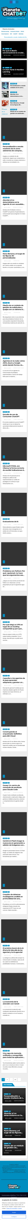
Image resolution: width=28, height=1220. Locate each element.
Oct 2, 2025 (7, 153)
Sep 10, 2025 (7, 685)
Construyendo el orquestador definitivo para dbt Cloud (12, 734)
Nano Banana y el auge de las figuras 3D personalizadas (17, 105)
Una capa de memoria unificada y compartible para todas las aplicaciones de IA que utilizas (14, 1056)
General (7, 48)
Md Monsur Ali (17, 473)
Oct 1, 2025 (7, 207)
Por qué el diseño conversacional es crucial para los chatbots (12, 53)
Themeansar (14, 1197)
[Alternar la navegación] (25, 24)
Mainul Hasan (17, 631)
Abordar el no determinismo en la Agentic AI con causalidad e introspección (13, 203)
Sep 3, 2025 (7, 848)
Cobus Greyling (18, 419)
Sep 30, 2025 (7, 260)
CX (3, 48)
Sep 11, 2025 (7, 631)
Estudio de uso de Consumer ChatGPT (11, 415)
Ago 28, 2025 (7, 955)
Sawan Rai (16, 260)
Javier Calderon (18, 792)
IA (10, 48)
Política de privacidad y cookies (14, 1208)
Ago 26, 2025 (7, 1060)
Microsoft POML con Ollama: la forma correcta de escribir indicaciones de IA (14, 469)
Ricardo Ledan (17, 901)
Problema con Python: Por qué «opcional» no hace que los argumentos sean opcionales (14, 574)
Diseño (22, 31)
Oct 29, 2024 (7, 55)
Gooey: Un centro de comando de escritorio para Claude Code (12, 787)
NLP (11, 33)
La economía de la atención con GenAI (11, 1003)
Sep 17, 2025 (7, 524)
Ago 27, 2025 (7, 1006)
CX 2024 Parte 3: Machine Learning (13, 71)
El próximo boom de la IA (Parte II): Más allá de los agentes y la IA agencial (13, 950)
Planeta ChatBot (18, 848)
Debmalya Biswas (18, 207)
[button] (21, 24)
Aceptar (14, 1212)
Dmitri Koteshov (18, 153)
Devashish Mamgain (19, 55)
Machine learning (5, 31)
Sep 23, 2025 (7, 419)
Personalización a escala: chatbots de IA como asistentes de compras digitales (13, 149)
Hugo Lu (15, 738)
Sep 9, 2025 (7, 738)
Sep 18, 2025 (7, 473)
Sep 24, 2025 (7, 368)
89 (15, 1079)
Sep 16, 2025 (7, 578)
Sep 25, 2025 (7, 312)
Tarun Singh (17, 955)
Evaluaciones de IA (10, 522)
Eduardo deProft (18, 74)
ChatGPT (15, 33)
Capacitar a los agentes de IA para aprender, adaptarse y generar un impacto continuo (14, 681)
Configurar (14, 1216)
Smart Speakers (5, 33)
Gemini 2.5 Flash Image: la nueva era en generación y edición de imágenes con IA (14, 844)
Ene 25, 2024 (7, 74)
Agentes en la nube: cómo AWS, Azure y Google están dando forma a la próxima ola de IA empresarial (14, 365)
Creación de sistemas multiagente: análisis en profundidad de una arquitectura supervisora (13, 897)
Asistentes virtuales (14, 31)
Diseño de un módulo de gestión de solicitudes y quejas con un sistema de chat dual (13, 308)
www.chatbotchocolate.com (18, 1168)
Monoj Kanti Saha (18, 368)
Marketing (21, 33)
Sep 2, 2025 (7, 901)
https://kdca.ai (11, 1171)
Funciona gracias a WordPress (9, 1195)
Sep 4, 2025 (7, 792)
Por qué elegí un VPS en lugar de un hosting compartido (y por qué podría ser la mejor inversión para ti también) (13, 629)
